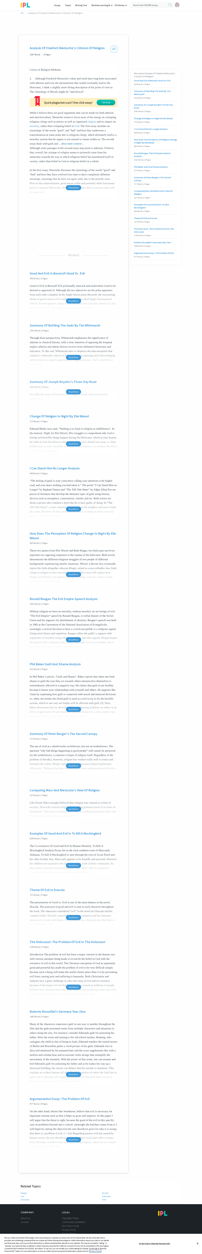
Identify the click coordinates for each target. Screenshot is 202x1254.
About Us (25, 1218)
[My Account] (178, 4)
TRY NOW (106, 102)
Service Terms (69, 1233)
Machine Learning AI (101, 5)
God (76, 125)
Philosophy (106, 1196)
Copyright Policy (70, 1218)
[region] (101, 1244)
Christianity (25, 1199)
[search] (170, 5)
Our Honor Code (70, 1225)
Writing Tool (81, 5)
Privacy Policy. (95, 1251)
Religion (24, 1193)
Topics (68, 5)
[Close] (198, 1244)
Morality (105, 1193)
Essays (57, 5)
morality (34, 125)
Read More (73, 301)
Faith (104, 1199)
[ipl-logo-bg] (26, 4)
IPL (22, 13)
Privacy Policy (69, 1229)
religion (91, 121)
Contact (25, 1222)
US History (119, 5)
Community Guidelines (73, 1222)
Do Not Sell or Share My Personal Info (154, 1243)
